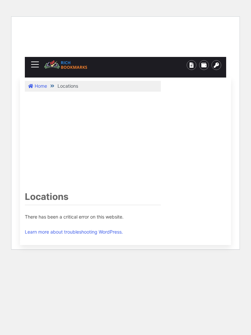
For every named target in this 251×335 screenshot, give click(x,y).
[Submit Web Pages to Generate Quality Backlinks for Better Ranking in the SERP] (66, 64)
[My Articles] (191, 65)
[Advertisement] (132, 39)
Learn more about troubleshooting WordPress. (74, 232)
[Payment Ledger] (204, 65)
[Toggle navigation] (35, 64)
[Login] (216, 65)
